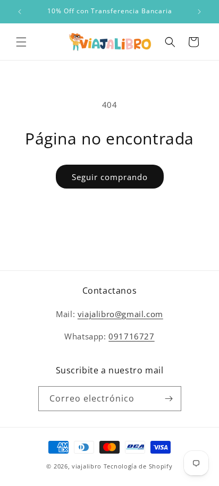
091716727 (131, 336)
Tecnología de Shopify (138, 466)
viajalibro (87, 466)
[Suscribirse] (169, 398)
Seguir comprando (110, 177)
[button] (21, 42)
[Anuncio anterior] (19, 11)
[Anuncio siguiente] (199, 11)
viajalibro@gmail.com (120, 314)
